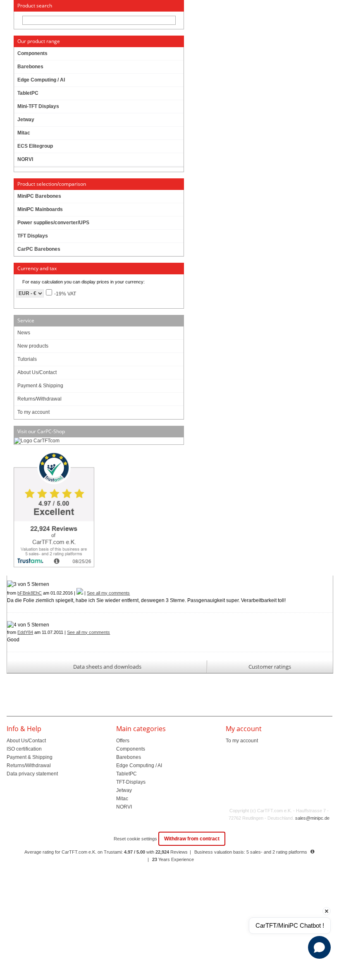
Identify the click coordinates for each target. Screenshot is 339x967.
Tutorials (27, 359)
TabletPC (126, 774)
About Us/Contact (37, 372)
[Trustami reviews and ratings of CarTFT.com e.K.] (98, 510)
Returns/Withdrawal (39, 399)
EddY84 (25, 632)
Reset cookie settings (136, 838)
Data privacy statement (32, 774)
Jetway (124, 790)
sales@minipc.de (312, 818)
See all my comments (108, 592)
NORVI (124, 807)
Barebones (128, 757)
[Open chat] (319, 947)
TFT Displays (32, 236)
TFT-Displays (131, 782)
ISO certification (24, 749)
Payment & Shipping (40, 386)
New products (32, 346)
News (23, 333)
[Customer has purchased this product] (79, 592)
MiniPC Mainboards (40, 209)
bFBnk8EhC (29, 592)
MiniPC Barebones (39, 196)
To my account (33, 412)
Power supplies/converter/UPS (53, 223)
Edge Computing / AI (139, 765)
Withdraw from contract (192, 839)
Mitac (122, 798)
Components (130, 749)
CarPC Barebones (38, 249)
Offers (122, 741)
